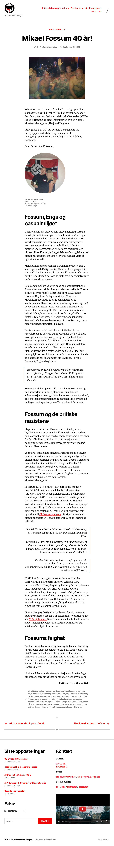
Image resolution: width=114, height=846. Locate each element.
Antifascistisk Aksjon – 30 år (18, 775)
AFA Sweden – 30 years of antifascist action (25, 783)
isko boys (52, 696)
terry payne (64, 704)
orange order (66, 702)
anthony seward (60, 691)
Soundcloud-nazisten (14, 791)
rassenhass (77, 702)
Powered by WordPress (45, 840)
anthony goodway (46, 691)
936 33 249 (61, 764)
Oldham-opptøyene (50, 514)
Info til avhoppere (92, 8)
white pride (77, 707)
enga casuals (71, 694)
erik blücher (82, 694)
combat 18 (37, 694)
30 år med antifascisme (15, 759)
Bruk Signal (61, 767)
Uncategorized (57, 30)
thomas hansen (76, 704)
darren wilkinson (58, 694)
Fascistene (76, 8)
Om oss (94, 11)
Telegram (83, 787)
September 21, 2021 (71, 47)
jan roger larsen (62, 696)
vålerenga (57, 707)
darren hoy (46, 694)
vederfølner (67, 707)
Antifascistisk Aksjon (51, 8)
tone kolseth (47, 707)
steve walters (53, 704)
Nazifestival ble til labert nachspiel (21, 767)
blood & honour (74, 691)
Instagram (72, 787)
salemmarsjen (41, 704)
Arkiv (64, 8)
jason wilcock (75, 696)
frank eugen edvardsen (37, 696)
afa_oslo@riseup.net (65, 777)
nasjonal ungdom (42, 699)
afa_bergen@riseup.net (88, 777)
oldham (57, 702)
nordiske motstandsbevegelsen (62, 699)
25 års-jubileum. (38, 619)
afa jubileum (33, 691)
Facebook (60, 787)
